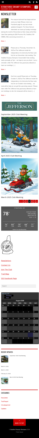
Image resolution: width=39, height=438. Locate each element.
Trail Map (5, 274)
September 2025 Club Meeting (14, 114)
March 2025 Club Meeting (12, 197)
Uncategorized (5, 405)
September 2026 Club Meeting (17, 355)
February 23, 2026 (6, 373)
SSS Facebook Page (9, 278)
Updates (3, 408)
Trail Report (4, 401)
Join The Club (6, 269)
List (5, 293)
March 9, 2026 (5, 366)
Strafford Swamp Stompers (18, 429)
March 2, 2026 (5, 370)
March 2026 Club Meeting (16, 377)
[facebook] (33, 2)
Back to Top (19, 423)
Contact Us (5, 265)
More (2, 41)
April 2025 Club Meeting (11, 156)
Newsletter (4, 398)
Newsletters (6, 261)
